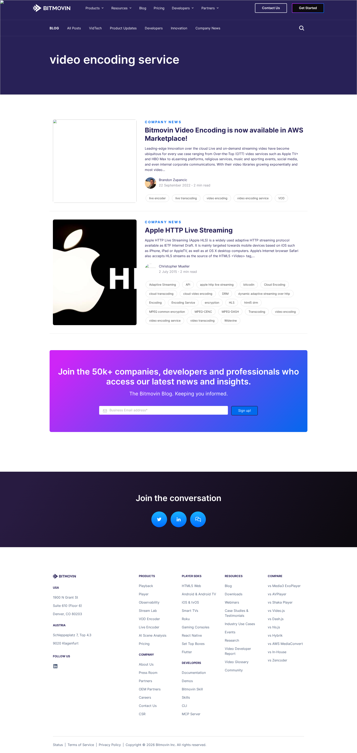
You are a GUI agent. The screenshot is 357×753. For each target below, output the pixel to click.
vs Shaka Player (280, 602)
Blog (142, 8)
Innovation (179, 28)
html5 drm (251, 302)
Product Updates (123, 28)
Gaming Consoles (195, 627)
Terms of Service (81, 745)
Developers (154, 28)
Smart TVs (190, 611)
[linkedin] (55, 666)
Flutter (187, 652)
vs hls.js (274, 627)
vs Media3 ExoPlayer (284, 586)
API (188, 284)
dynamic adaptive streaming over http (264, 293)
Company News (207, 28)
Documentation (194, 673)
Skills (186, 697)
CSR (142, 714)
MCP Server (191, 714)
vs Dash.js (275, 619)
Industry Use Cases (240, 624)
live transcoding (186, 198)
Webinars (232, 602)
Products (93, 8)
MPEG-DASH (230, 311)
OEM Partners (150, 689)
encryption (212, 302)
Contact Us (148, 706)
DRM (225, 293)
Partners (208, 8)
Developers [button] (181, 8)
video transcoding (202, 320)
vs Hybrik (275, 635)
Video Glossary (237, 662)
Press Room (148, 673)
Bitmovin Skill (192, 689)
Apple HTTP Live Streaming (189, 230)
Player (144, 594)
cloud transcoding (161, 293)
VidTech (95, 28)
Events (230, 632)
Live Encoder (149, 627)
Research (232, 640)
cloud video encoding (197, 293)
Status (58, 745)
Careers (145, 697)
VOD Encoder (149, 619)
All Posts (74, 28)
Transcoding (257, 311)
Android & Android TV (199, 594)
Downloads (233, 594)
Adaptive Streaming (162, 284)
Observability (149, 602)
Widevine (230, 320)
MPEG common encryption (167, 311)
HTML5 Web (191, 586)
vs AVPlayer (277, 594)
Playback (146, 586)
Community (234, 670)
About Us (146, 664)
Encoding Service (183, 302)
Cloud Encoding (274, 284)
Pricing (159, 8)
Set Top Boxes (193, 644)
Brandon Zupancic (173, 180)
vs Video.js (276, 611)
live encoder (157, 198)
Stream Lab (148, 611)
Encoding (155, 302)
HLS (231, 302)
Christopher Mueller (174, 266)
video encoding (217, 198)
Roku (186, 619)
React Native (192, 635)
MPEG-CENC (203, 311)
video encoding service (253, 198)
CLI (184, 706)
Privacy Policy (110, 745)
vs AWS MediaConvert (285, 644)
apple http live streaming (217, 284)
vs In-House (277, 652)
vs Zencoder (277, 660)
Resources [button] (119, 8)
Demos (187, 681)
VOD (281, 198)
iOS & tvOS (190, 602)
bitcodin (248, 284)
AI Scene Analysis (152, 635)
